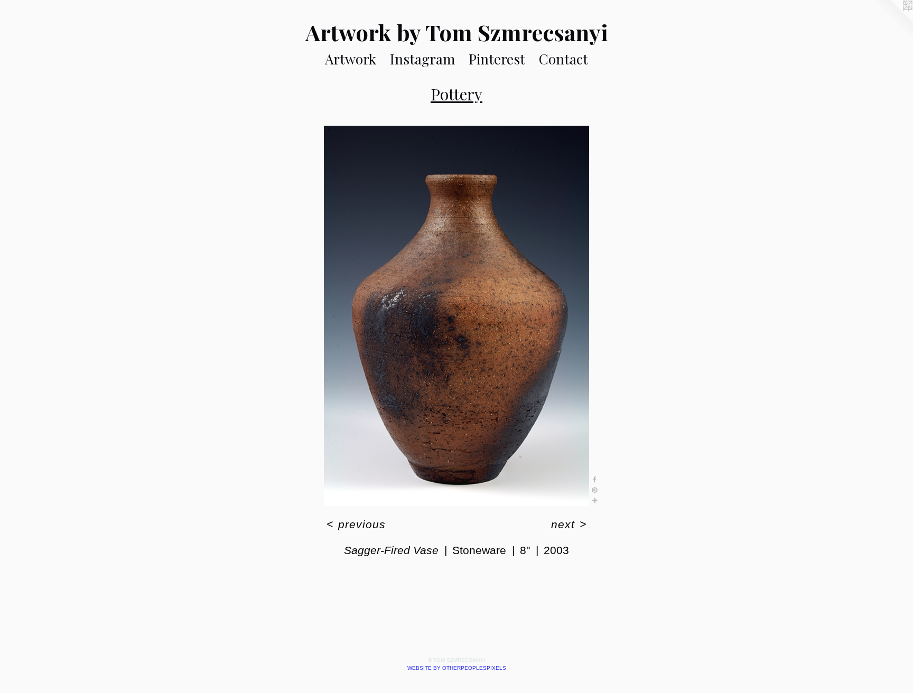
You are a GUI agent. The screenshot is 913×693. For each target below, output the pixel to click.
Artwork (350, 59)
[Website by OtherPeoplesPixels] (892, 21)
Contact (563, 59)
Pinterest (497, 59)
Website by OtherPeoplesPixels (456, 668)
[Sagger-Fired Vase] (456, 316)
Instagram (422, 59)
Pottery (456, 94)
